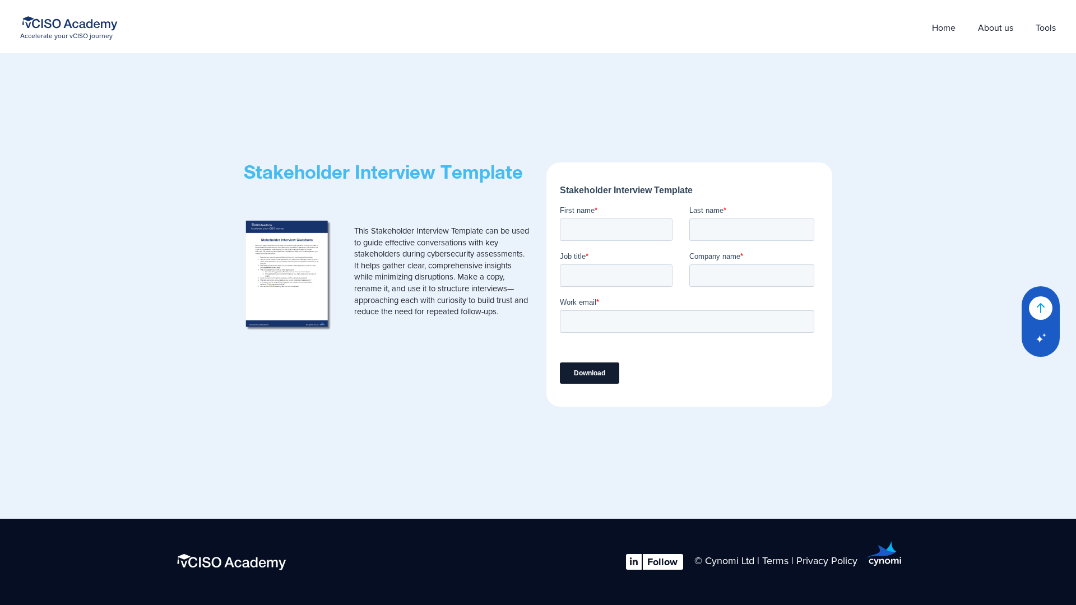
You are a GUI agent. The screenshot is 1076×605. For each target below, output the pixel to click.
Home (944, 28)
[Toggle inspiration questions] (1040, 338)
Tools (1046, 28)
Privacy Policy (831, 561)
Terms (775, 561)
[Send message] (1040, 308)
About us (995, 28)
